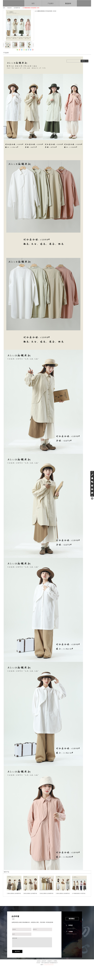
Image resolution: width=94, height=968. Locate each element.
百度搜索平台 (49, 960)
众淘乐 (42, 962)
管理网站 (55, 960)
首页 (4, 7)
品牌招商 (38, 960)
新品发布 (9, 7)
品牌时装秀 (44, 960)
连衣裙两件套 (17, 7)
